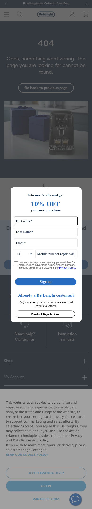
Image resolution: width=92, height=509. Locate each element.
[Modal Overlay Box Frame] (46, 254)
